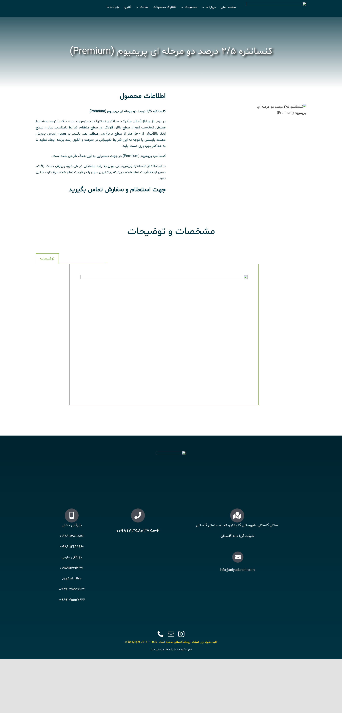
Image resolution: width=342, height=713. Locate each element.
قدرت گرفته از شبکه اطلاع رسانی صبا (171, 650)
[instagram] (181, 634)
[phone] (161, 634)
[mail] (171, 634)
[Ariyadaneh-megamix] (276, 110)
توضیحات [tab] (47, 258)
